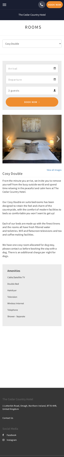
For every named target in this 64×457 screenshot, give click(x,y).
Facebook (11, 435)
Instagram (12, 439)
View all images (54, 169)
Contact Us (7, 417)
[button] (6, 139)
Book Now (30, 102)
